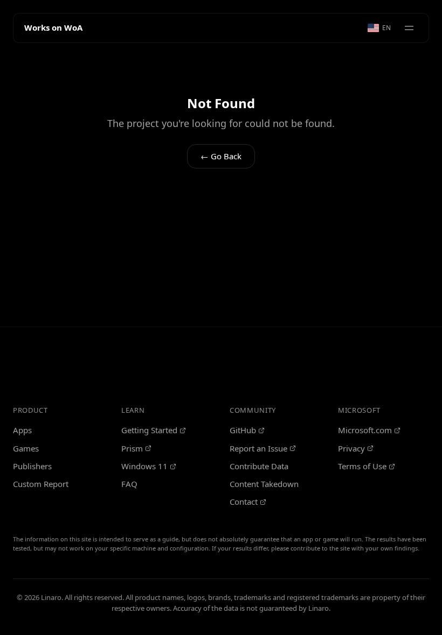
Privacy (351, 448)
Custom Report (40, 483)
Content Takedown (264, 483)
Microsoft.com (365, 430)
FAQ (129, 483)
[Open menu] (409, 28)
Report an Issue (258, 448)
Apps (22, 430)
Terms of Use (362, 466)
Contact (244, 501)
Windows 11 (144, 466)
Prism (132, 448)
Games (26, 448)
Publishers (32, 466)
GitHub (243, 430)
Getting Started (149, 430)
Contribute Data (259, 466)
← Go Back (221, 156)
